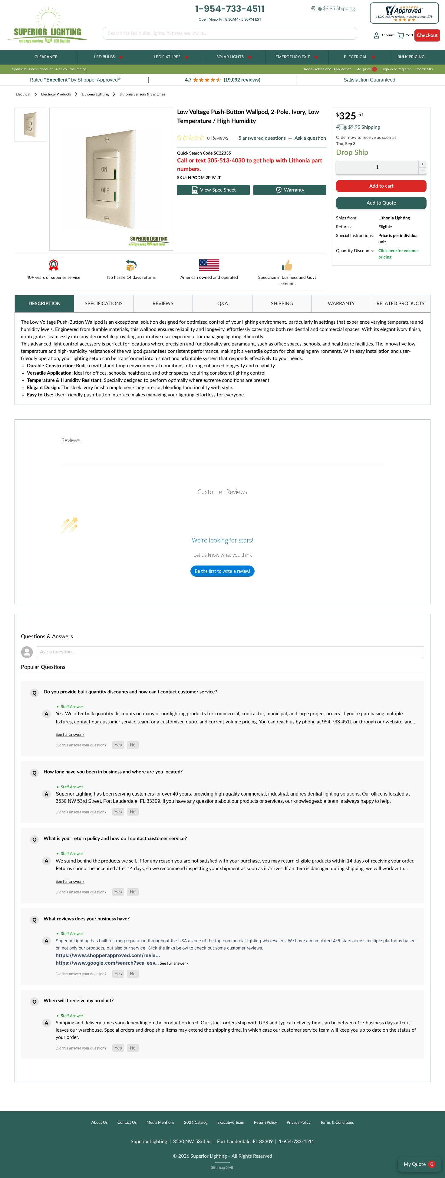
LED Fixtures (167, 57)
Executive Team (230, 1123)
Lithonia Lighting (95, 94)
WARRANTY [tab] (341, 303)
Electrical (355, 57)
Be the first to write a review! (222, 571)
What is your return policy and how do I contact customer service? (115, 838)
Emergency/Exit (292, 57)
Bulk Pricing (410, 57)
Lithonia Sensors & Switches (142, 94)
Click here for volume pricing (397, 254)
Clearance (46, 57)
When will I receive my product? (79, 1000)
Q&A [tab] (222, 303)
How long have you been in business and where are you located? (113, 771)
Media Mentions (160, 1123)
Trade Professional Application (327, 69)
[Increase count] (422, 164)
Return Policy (265, 1123)
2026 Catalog (196, 1123)
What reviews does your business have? (87, 918)
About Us (99, 1123)
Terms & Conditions (337, 1123)
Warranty (294, 190)
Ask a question (310, 138)
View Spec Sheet (218, 190)
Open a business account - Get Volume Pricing (49, 69)
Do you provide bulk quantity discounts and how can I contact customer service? (130, 691)
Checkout (427, 35)
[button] (222, 80)
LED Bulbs (104, 57)
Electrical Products (56, 94)
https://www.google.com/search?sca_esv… (108, 963)
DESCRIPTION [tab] (44, 303)
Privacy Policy (299, 1123)
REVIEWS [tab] (163, 303)
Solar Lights (230, 57)
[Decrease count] (422, 170)
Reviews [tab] (71, 440)
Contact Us (424, 69)
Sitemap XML (222, 1168)
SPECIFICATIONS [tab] (104, 303)
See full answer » (70, 734)
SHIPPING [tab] (282, 303)
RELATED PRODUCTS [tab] (400, 303)
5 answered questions (262, 138)
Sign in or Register (396, 69)
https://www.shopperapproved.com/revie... (108, 955)
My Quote (366, 69)
